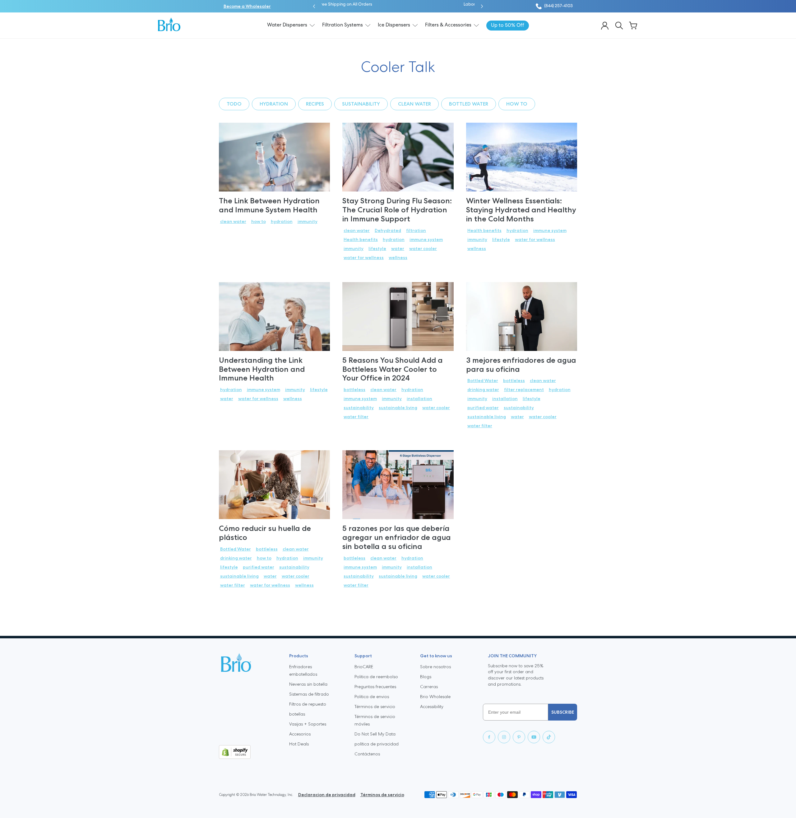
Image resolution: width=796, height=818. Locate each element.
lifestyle (377, 248)
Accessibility (431, 706)
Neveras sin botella (308, 684)
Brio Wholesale (435, 696)
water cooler (423, 248)
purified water (483, 407)
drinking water (483, 389)
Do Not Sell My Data (375, 734)
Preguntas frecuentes (375, 686)
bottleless (354, 389)
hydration (274, 104)
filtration (416, 230)
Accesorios (300, 734)
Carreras (429, 686)
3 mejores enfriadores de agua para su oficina (521, 364)
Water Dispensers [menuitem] (287, 25)
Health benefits (361, 239)
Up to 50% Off (418, 4)
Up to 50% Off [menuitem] (507, 25)
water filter (356, 416)
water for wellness (364, 257)
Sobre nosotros (435, 666)
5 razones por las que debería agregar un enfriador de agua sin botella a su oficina (396, 537)
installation (419, 398)
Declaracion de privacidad (326, 794)
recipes (315, 104)
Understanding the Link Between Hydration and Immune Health (262, 369)
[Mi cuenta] (604, 25)
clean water (414, 104)
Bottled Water (468, 104)
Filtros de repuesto (307, 704)
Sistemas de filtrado (309, 694)
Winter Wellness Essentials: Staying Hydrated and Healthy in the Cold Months (521, 210)
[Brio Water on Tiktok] (549, 737)
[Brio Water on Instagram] (504, 737)
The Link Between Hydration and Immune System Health (269, 205)
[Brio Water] (169, 24)
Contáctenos (367, 754)
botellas (297, 714)
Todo (234, 104)
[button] (314, 6)
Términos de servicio (374, 706)
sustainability (361, 104)
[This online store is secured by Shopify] (249, 752)
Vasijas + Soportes (307, 724)
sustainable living (398, 407)
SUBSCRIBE (562, 712)
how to (516, 104)
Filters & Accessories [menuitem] (448, 25)
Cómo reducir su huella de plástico (265, 532)
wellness (398, 257)
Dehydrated (388, 230)
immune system (426, 239)
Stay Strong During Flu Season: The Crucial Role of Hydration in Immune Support (397, 210)
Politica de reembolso (376, 676)
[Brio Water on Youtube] (534, 737)
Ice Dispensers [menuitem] (394, 25)
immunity (307, 221)
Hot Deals (299, 744)
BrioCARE (363, 666)
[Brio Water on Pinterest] (519, 737)
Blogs (425, 676)
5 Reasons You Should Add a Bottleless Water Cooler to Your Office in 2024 (392, 369)
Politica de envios (371, 696)
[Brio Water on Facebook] (489, 737)
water (397, 248)
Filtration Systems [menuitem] (342, 25)
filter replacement (524, 389)
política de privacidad (376, 744)
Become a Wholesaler (247, 6)
